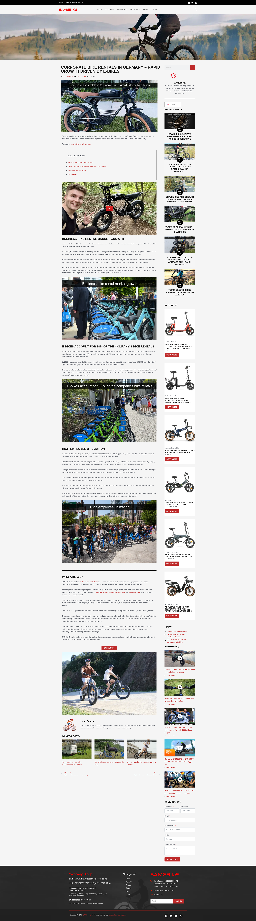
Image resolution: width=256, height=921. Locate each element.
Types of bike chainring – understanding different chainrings (179, 229)
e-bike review (170, 675)
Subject (167, 835)
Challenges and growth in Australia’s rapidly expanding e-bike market (180, 199)
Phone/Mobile (169, 825)
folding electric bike (101, 592)
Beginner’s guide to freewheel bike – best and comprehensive (179, 136)
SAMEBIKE (87, 915)
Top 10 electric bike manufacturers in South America (180, 292)
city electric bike (134, 592)
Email (166, 816)
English (172, 104)
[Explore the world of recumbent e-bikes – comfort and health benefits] (179, 244)
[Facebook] (189, 3)
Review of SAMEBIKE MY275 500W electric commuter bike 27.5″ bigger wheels (179, 761)
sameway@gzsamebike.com (73, 2)
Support (128, 888)
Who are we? (72, 174)
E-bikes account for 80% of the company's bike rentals (87, 166)
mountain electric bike (117, 592)
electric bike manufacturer (88, 582)
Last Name (184, 807)
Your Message (169, 844)
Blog (127, 891)
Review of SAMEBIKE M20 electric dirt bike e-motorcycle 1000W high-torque (178, 730)
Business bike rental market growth (80, 162)
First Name (168, 807)
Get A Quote (171, 355)
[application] (126, 10)
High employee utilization (77, 170)
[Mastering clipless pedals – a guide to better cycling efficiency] (179, 151)
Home (128, 879)
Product (128, 885)
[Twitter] (192, 3)
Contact (128, 894)
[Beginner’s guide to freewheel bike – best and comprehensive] (179, 121)
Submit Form (172, 859)
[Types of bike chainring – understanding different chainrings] (179, 214)
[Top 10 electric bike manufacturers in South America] (179, 277)
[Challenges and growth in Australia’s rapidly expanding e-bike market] (179, 184)
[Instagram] (196, 3)
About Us (129, 882)
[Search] (192, 67)
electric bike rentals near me (81, 144)
